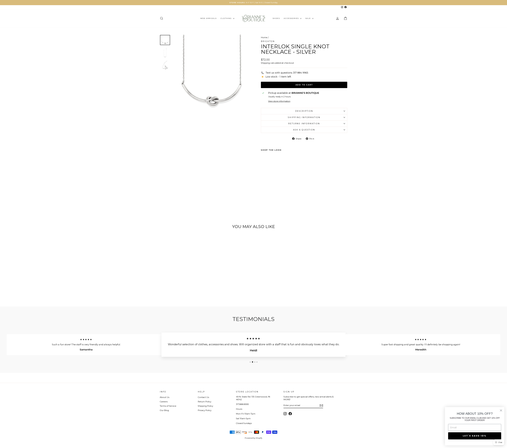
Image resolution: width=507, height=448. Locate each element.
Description (304, 111)
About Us (164, 397)
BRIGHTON (268, 41)
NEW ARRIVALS (208, 18)
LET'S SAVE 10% (474, 435)
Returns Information (304, 123)
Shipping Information (304, 117)
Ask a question (304, 130)
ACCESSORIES (291, 18)
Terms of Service (168, 406)
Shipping (265, 63)
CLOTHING (226, 18)
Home (264, 37)
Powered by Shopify (253, 438)
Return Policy (204, 401)
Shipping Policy (205, 406)
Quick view (182, 277)
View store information (279, 101)
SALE (308, 18)
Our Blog (164, 410)
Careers (164, 401)
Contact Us (203, 397)
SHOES (276, 18)
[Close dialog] (501, 410)
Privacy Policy (204, 410)
